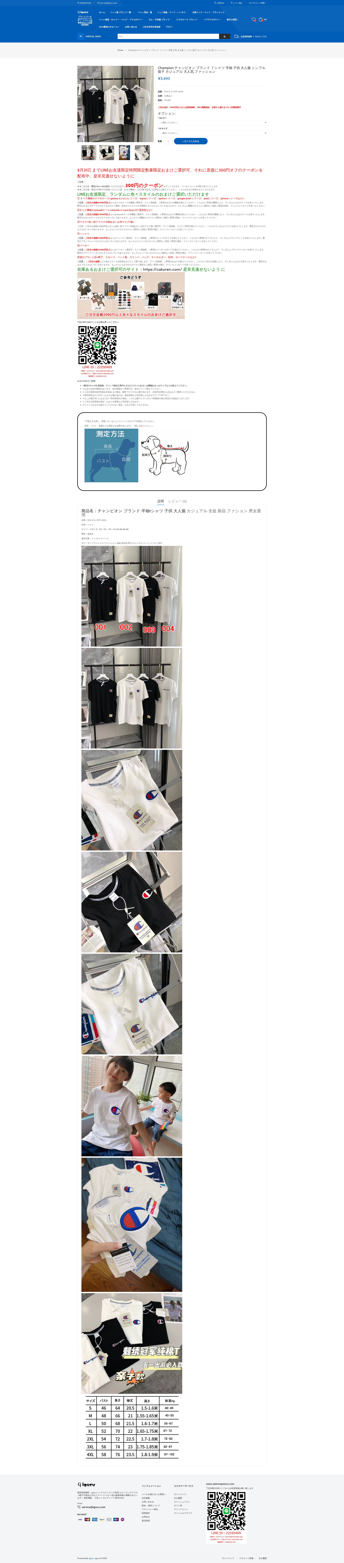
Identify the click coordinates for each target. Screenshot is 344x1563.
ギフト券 (178, 1505)
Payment (82, 1514)
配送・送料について (151, 1505)
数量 (160, 141)
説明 (160, 501)
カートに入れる (191, 141)
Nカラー (163, 117)
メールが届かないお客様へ (154, 1494)
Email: (80, 1503)
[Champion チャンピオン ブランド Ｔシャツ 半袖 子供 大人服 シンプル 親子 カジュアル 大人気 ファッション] (88, 152)
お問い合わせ (148, 1501)
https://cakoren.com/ (162, 269)
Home (120, 50)
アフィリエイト (181, 1509)
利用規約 (146, 1512)
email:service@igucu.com (220, 1484)
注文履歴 (178, 1497)
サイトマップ (180, 1494)
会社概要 (146, 1497)
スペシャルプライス (183, 1512)
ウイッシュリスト (182, 1501)
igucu (91, 1558)
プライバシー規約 (150, 1509)
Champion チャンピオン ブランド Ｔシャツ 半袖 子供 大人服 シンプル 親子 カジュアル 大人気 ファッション (177, 50)
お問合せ (146, 1516)
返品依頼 (146, 1520)
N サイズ (163, 128)
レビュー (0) (178, 501)
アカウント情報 (246, 1558)
